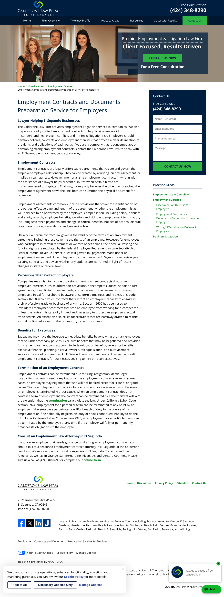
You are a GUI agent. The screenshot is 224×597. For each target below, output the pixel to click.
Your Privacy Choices (40, 552)
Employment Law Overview (171, 194)
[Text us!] (211, 590)
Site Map (182, 483)
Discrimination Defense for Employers (173, 207)
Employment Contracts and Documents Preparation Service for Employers (178, 218)
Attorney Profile (80, 20)
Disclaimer (144, 483)
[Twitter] (30, 523)
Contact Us (195, 20)
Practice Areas (110, 20)
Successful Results (165, 20)
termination (58, 400)
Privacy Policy (164, 483)
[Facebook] (21, 523)
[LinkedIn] (38, 523)
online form (92, 460)
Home (27, 20)
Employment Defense (167, 200)
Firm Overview (51, 20)
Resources (136, 20)
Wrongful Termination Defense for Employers (177, 229)
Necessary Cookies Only (55, 584)
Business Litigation (165, 236)
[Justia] (47, 523)
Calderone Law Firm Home (38, 8)
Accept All (19, 584)
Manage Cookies (86, 552)
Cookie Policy (64, 552)
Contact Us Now (162, 58)
